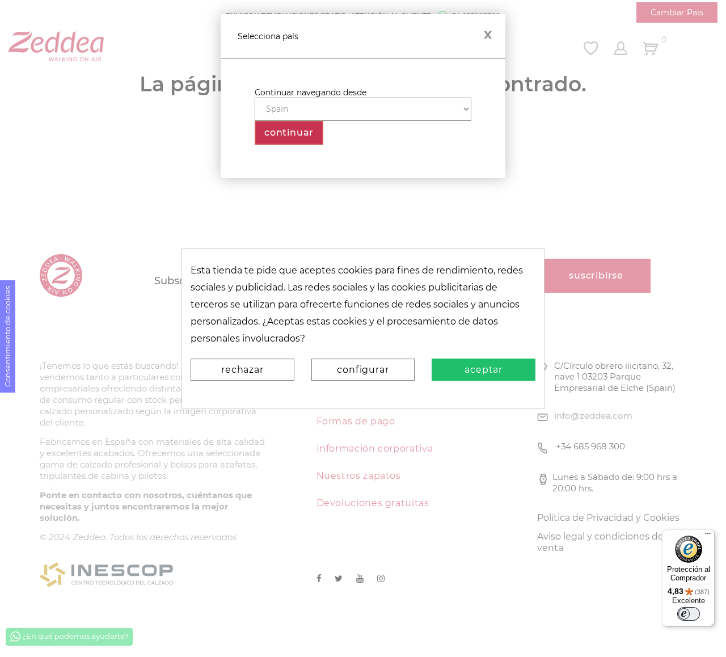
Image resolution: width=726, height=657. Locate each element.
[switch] (688, 614)
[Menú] (708, 536)
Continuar (289, 132)
